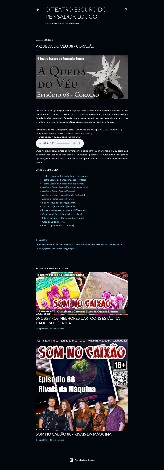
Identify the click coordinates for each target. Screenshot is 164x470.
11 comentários (57, 328)
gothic (104, 244)
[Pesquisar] (126, 9)
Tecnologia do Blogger (84, 460)
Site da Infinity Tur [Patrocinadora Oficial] (63, 217)
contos (77, 244)
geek (98, 244)
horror (119, 244)
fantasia (91, 244)
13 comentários (57, 440)
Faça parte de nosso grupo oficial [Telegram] (64, 210)
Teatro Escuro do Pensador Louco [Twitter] (64, 179)
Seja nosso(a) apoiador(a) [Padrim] (59, 202)
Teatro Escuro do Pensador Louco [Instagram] (65, 176)
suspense (72, 248)
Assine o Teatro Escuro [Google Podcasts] (63, 195)
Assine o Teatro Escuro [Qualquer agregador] (65, 187)
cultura (84, 244)
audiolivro (68, 244)
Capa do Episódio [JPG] (53, 221)
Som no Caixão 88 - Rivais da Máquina (73, 434)
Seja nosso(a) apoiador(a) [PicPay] (58, 206)
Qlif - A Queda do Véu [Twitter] (58, 225)
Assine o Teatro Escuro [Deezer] (58, 191)
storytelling (62, 248)
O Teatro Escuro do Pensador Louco (76, 13)
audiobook (47, 244)
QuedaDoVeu (50, 248)
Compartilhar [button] (42, 240)
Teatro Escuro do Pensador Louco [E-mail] (63, 183)
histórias (112, 244)
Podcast (39, 248)
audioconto (58, 244)
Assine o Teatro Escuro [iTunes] (58, 198)
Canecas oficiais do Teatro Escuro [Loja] (62, 214)
